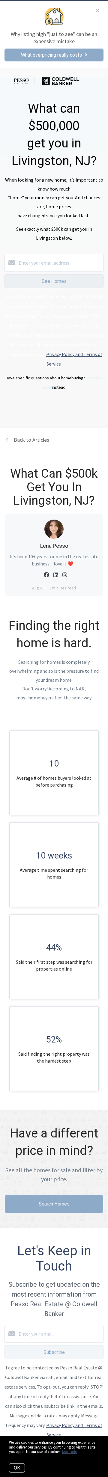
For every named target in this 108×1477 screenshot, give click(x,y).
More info (69, 1451)
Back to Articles (31, 439)
